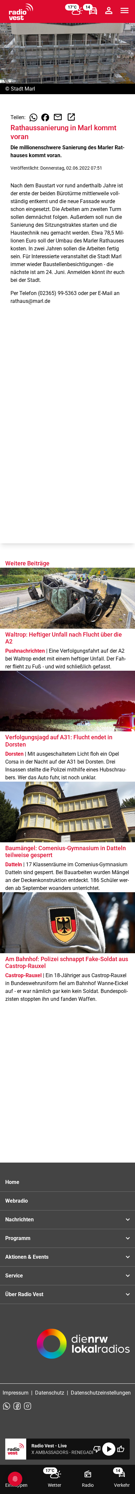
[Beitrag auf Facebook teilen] (45, 117)
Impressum (16, 1393)
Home (12, 1182)
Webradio (16, 1201)
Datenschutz (49, 1393)
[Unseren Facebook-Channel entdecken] (17, 1406)
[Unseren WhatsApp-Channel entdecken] (6, 1406)
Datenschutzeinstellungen (101, 1393)
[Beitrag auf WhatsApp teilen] (33, 117)
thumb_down (97, 1449)
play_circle (109, 1449)
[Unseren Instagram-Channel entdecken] (27, 1406)
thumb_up (121, 1449)
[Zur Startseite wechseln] (21, 12)
